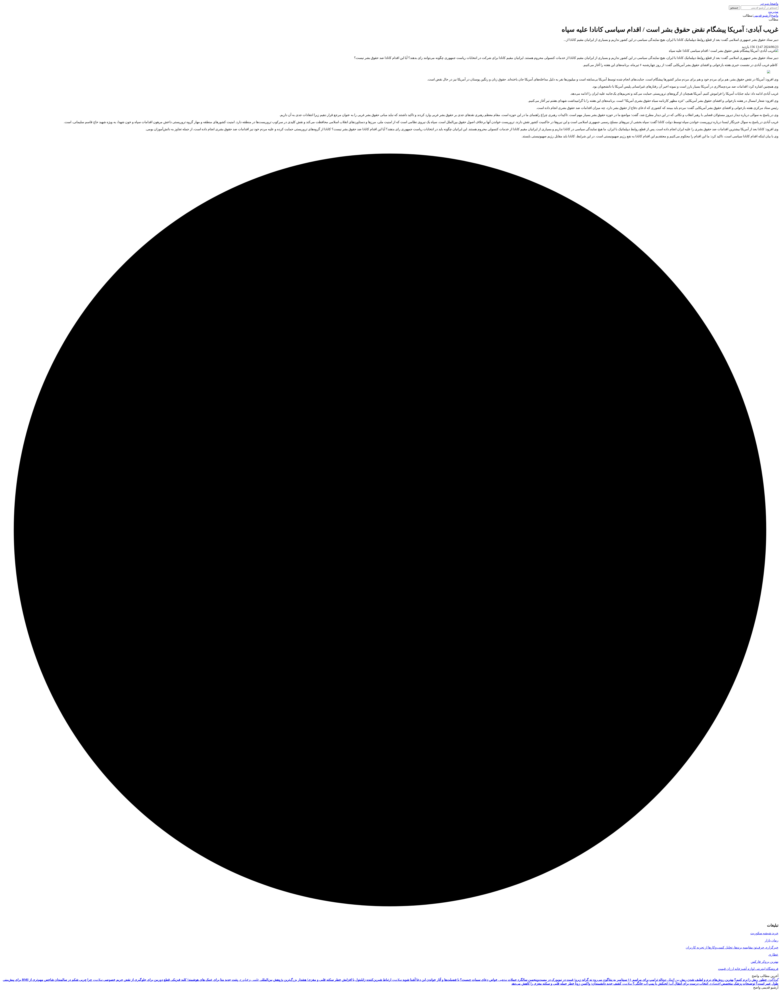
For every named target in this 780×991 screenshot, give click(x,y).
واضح (774, 15)
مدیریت (773, 11)
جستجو (734, 7)
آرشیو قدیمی (761, 15)
